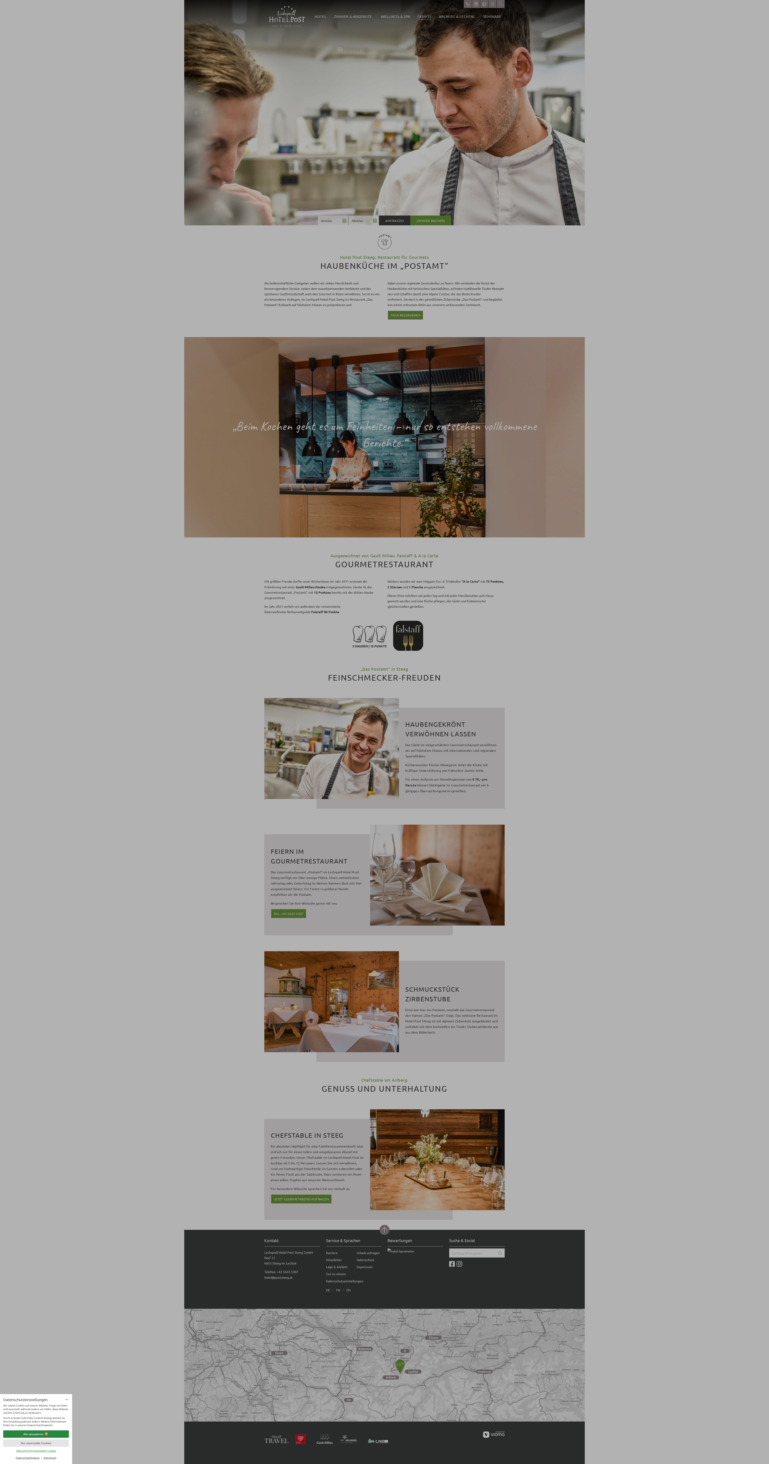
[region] (36, 1415)
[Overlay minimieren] (66, 1399)
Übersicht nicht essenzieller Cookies (36, 1451)
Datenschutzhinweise (28, 1458)
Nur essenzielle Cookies (36, 1443)
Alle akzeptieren (33, 1434)
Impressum (49, 1458)
